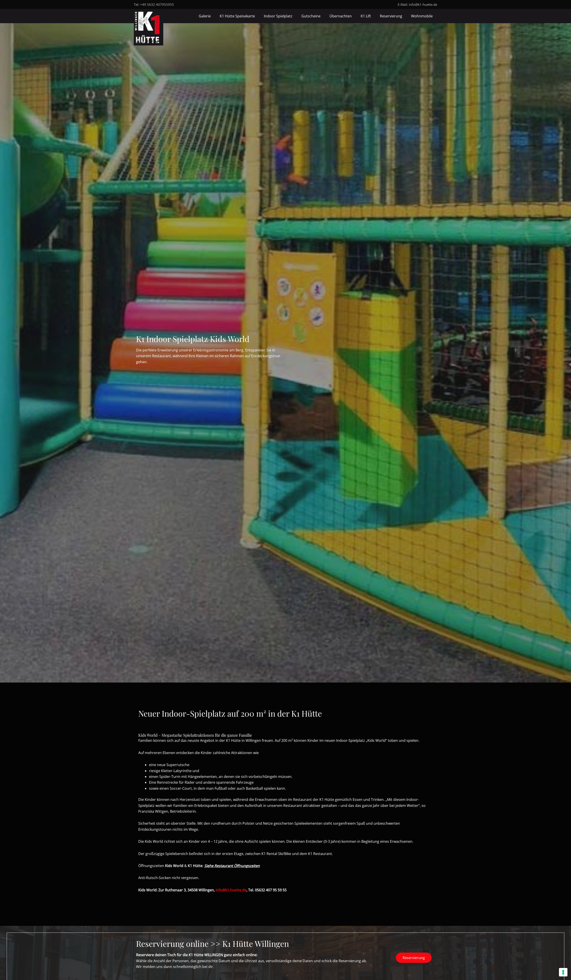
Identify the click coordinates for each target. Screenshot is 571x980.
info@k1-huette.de (423, 4)
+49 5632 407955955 (157, 4)
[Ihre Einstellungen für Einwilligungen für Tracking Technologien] (563, 972)
